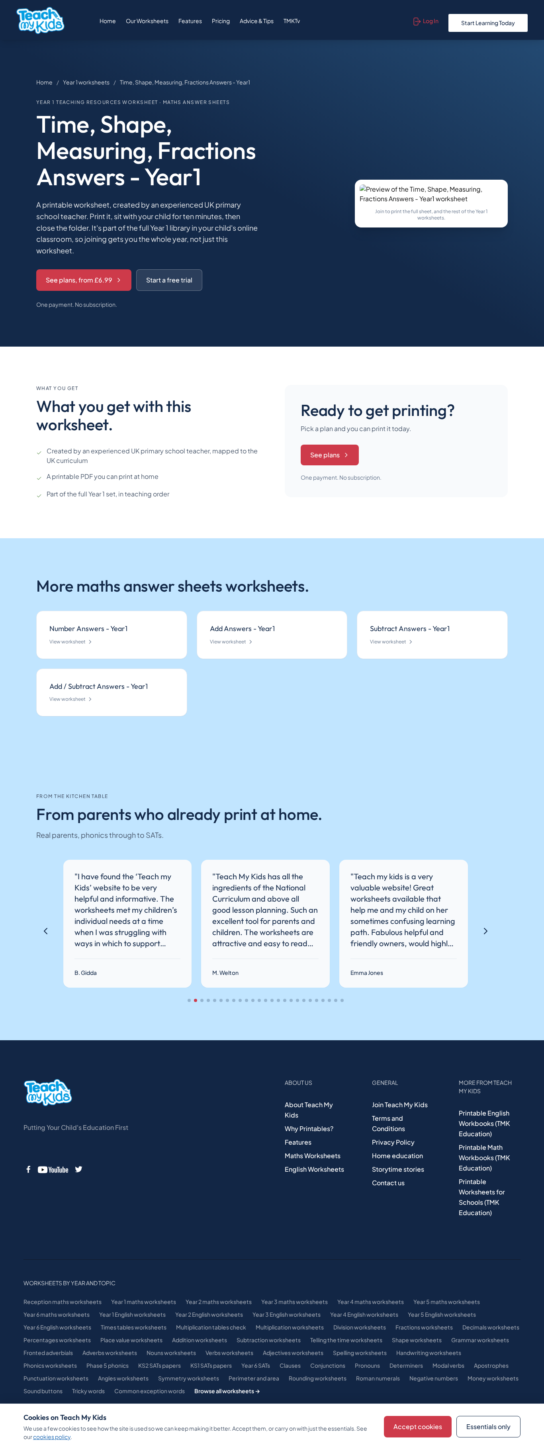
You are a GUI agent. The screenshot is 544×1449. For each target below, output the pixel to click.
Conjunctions (327, 1365)
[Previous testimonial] (46, 931)
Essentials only (488, 1426)
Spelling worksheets (360, 1352)
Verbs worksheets (229, 1352)
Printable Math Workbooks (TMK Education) (484, 1157)
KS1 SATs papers (211, 1365)
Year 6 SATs (255, 1365)
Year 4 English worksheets (364, 1314)
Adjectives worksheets (293, 1352)
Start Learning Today (488, 22)
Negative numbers (433, 1378)
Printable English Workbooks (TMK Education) (484, 1123)
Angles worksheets (123, 1378)
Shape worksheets (417, 1339)
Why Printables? (309, 1128)
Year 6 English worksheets (57, 1327)
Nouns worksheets (171, 1352)
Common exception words (149, 1390)
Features (190, 20)
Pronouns (367, 1365)
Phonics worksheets (50, 1365)
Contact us (388, 1182)
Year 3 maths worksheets (294, 1301)
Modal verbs (448, 1365)
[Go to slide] (189, 1000)
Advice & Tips (257, 20)
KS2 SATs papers (159, 1365)
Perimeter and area (254, 1378)
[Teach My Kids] (47, 1092)
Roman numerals (378, 1378)
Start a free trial (169, 280)
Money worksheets (493, 1378)
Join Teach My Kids (400, 1104)
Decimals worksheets (490, 1327)
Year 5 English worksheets (442, 1314)
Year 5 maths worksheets (446, 1301)
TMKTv (292, 20)
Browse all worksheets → (227, 1390)
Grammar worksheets (480, 1339)
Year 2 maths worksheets (219, 1301)
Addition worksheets (199, 1339)
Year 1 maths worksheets (143, 1301)
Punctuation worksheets (55, 1378)
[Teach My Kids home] (40, 20)
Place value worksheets (131, 1339)
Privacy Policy (393, 1142)
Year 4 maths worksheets (370, 1301)
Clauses (290, 1365)
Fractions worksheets (424, 1327)
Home (108, 20)
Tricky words (88, 1390)
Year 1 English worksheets (132, 1314)
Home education (397, 1155)
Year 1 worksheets (86, 82)
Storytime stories (398, 1169)
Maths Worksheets (312, 1155)
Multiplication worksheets (290, 1327)
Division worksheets (359, 1327)
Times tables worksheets (133, 1327)
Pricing (221, 20)
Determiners (406, 1365)
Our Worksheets (147, 20)
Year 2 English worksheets (209, 1314)
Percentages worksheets (57, 1339)
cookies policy (51, 1436)
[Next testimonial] (485, 931)
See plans (325, 455)
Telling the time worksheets (346, 1339)
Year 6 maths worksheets (56, 1314)
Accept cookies (417, 1426)
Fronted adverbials (48, 1352)
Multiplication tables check (211, 1327)
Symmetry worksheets (188, 1378)
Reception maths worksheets (62, 1301)
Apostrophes (491, 1365)
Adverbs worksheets (109, 1352)
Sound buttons (43, 1390)
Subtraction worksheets (269, 1339)
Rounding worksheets (317, 1378)
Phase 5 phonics (107, 1365)
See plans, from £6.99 (79, 280)
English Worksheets (314, 1169)
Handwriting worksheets (428, 1352)
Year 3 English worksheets (286, 1314)
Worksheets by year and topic (69, 1282)
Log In (430, 20)
